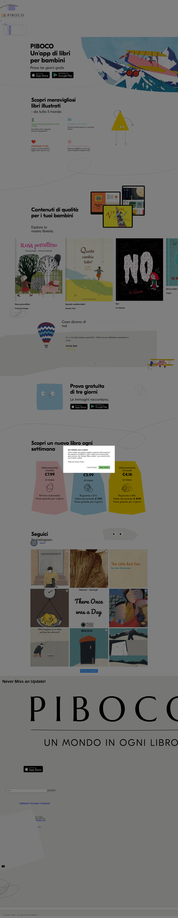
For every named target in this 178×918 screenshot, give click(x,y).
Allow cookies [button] (104, 467)
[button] (83, 467)
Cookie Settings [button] (92, 467)
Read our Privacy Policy (76, 461)
